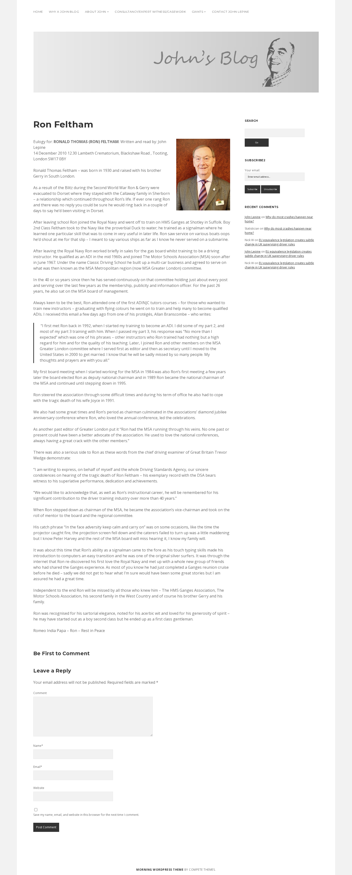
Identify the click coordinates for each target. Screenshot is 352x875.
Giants (197, 11)
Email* (37, 767)
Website (38, 788)
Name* (38, 746)
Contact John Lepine (230, 11)
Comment (40, 693)
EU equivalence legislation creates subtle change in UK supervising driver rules (279, 242)
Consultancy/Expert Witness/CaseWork (150, 11)
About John (95, 11)
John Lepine (253, 217)
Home (38, 11)
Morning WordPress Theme (159, 870)
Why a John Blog (64, 11)
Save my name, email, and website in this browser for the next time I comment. (86, 815)
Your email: (252, 170)
